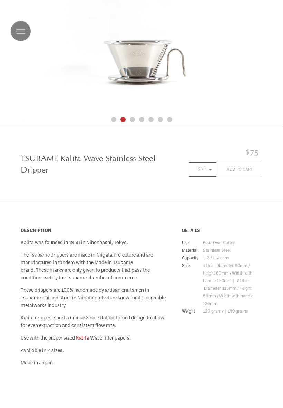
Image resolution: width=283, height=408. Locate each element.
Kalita (82, 338)
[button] (113, 119)
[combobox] (202, 169)
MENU (20, 31)
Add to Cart (240, 170)
